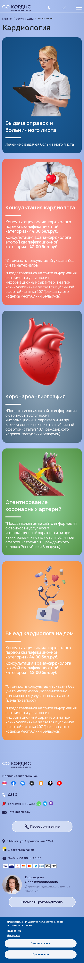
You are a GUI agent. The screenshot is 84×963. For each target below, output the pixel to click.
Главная (7, 18)
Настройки (13, 935)
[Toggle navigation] (79, 8)
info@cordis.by (19, 812)
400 (13, 794)
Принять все (40, 954)
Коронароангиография (35, 396)
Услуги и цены (25, 18)
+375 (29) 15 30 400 (21, 804)
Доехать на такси (21, 850)
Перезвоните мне (45, 826)
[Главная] (18, 8)
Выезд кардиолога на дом (39, 633)
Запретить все (40, 943)
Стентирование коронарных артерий (33, 506)
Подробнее (14, 930)
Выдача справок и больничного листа (30, 126)
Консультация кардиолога (40, 207)
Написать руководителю (42, 902)
